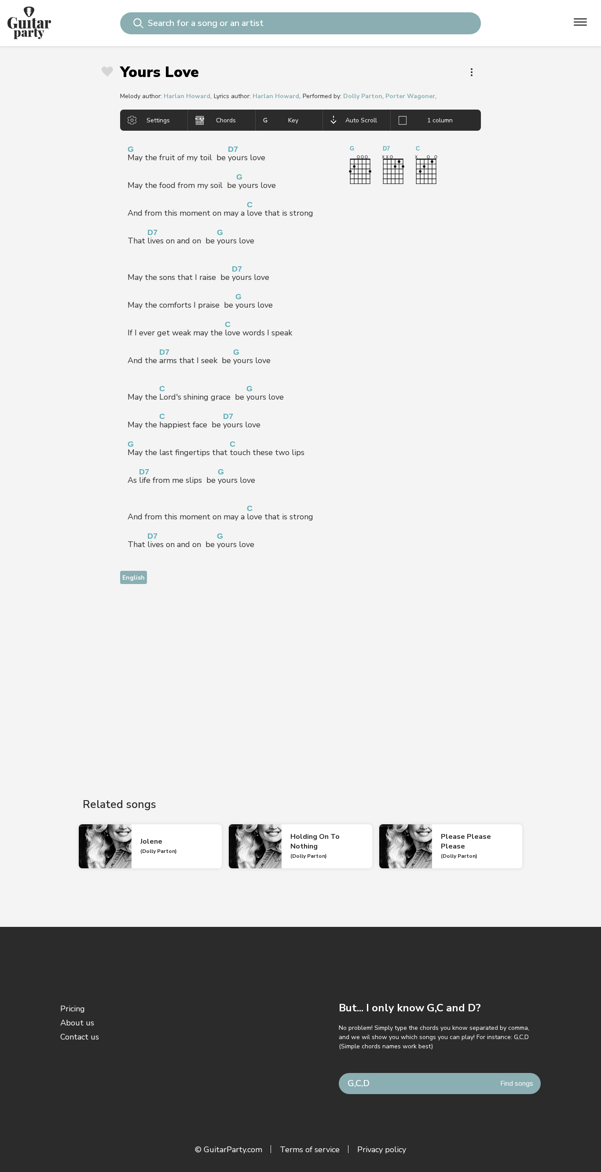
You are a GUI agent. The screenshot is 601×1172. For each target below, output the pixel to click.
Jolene (151, 841)
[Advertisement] (300, 683)
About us (77, 1023)
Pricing (72, 1008)
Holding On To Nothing (315, 841)
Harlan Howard (187, 96)
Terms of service (310, 1149)
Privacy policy (381, 1149)
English (133, 577)
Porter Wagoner (410, 96)
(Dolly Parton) (158, 851)
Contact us (79, 1037)
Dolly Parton (362, 96)
